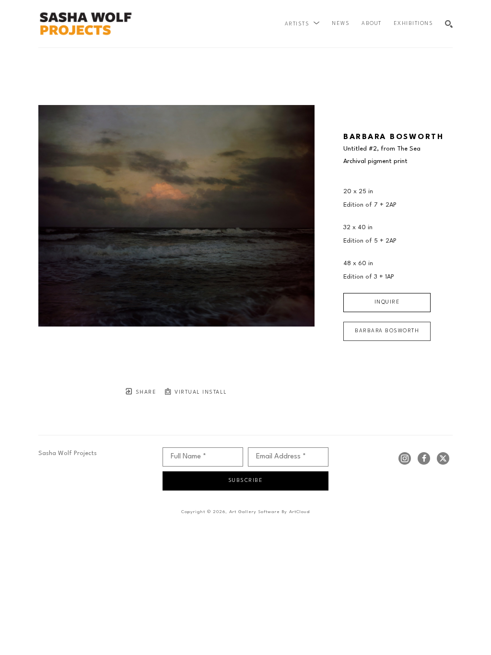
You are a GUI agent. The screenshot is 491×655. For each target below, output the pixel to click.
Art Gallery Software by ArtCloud (269, 512)
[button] (302, 24)
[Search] (449, 24)
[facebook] (424, 458)
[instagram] (404, 458)
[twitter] (443, 458)
